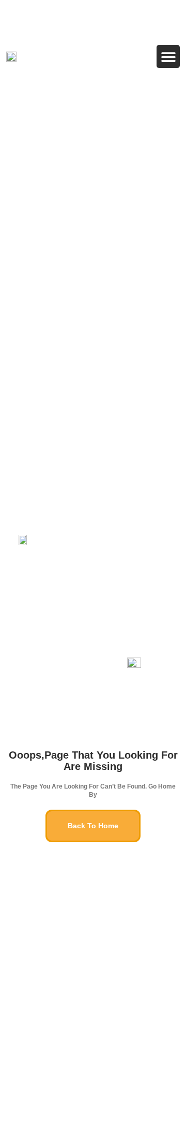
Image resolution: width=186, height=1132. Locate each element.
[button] (168, 56)
